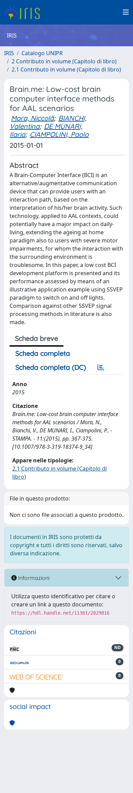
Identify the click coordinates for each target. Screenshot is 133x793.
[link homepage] (24, 12)
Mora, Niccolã (32, 118)
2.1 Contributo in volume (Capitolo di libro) (66, 69)
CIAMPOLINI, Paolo (59, 134)
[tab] (101, 367)
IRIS (9, 53)
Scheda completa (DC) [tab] (50, 367)
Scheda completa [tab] (42, 353)
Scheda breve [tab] (36, 338)
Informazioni (33, 577)
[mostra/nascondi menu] (126, 12)
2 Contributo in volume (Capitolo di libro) (64, 61)
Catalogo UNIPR (42, 53)
